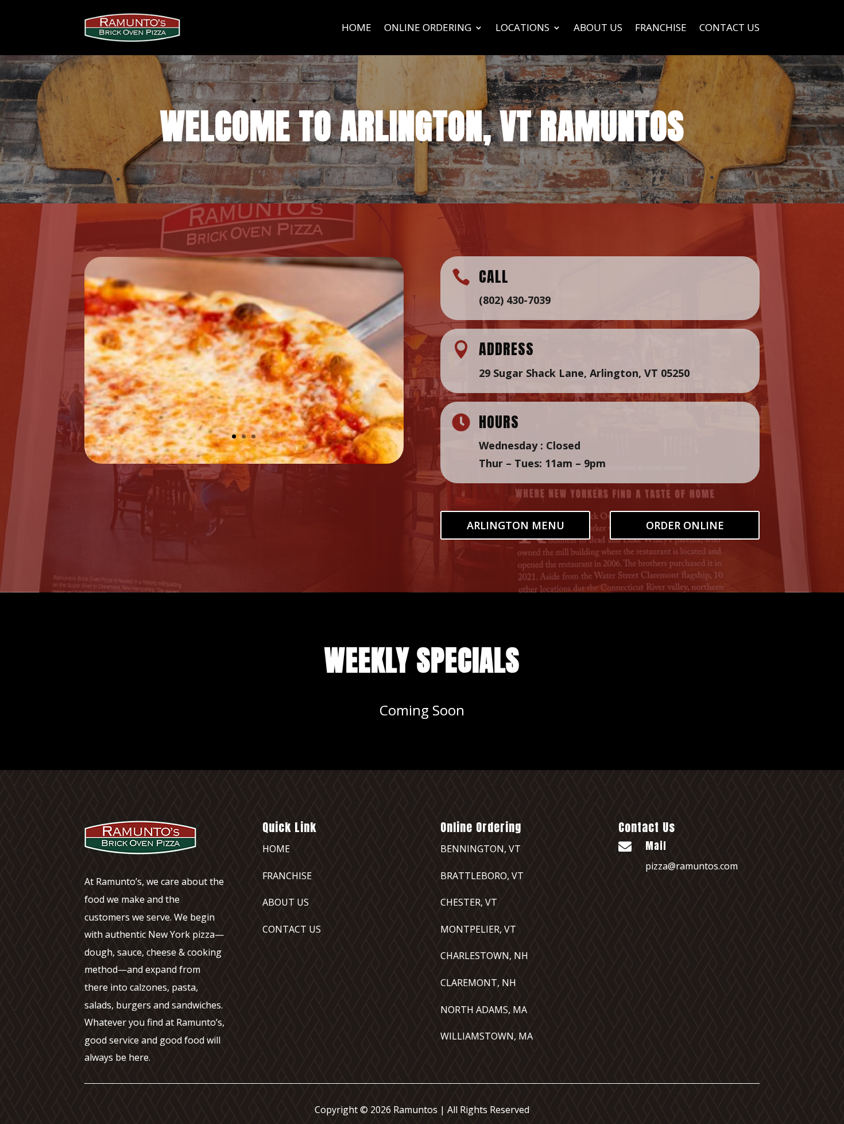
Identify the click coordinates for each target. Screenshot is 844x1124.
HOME (276, 848)
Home (356, 27)
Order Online (685, 525)
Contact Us (729, 27)
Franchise (287, 875)
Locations (522, 27)
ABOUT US (598, 27)
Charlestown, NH (484, 955)
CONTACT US (291, 929)
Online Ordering (427, 27)
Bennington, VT (480, 848)
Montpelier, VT (478, 929)
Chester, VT (468, 902)
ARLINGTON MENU (515, 525)
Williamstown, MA (486, 1036)
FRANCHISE (661, 27)
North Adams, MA (483, 1009)
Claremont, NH (478, 982)
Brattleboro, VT (482, 875)
